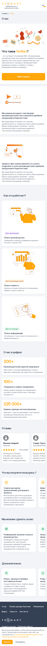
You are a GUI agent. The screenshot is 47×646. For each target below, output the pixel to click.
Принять (7, 642)
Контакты (24, 612)
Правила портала (9, 626)
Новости (13, 612)
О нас (4, 606)
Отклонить (20, 642)
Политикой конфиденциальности (28, 635)
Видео (4, 612)
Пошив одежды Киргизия (20, 606)
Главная (4, 13)
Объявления (38, 606)
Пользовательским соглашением (15, 637)
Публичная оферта (24, 626)
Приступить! (23, 76)
